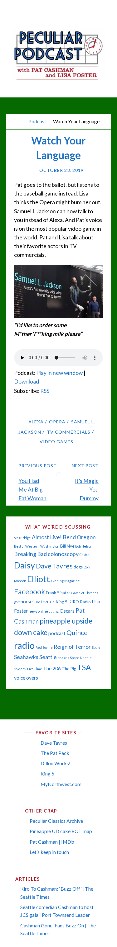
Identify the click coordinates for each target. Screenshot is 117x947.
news (33, 611)
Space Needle (81, 658)
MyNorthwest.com (61, 784)
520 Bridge (22, 538)
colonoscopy (63, 554)
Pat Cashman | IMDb (52, 842)
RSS (44, 391)
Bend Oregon (79, 537)
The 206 (52, 668)
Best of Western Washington (36, 546)
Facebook (29, 591)
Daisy (24, 565)
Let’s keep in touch (49, 852)
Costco (84, 555)
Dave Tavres (54, 566)
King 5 (61, 601)
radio (24, 645)
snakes (63, 658)
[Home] (19, 121)
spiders (20, 669)
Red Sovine (44, 647)
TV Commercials (68, 432)
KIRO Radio (79, 601)
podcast (57, 633)
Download (26, 381)
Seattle (48, 657)
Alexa (36, 421)
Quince (77, 633)
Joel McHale (45, 602)
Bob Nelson (83, 546)
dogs (78, 566)
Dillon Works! (56, 763)
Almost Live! (47, 537)
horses (28, 601)
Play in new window (59, 373)
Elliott (38, 579)
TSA (84, 667)
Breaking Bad (30, 554)
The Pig (69, 668)
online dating (48, 611)
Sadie (96, 647)
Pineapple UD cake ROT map (61, 831)
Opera (57, 421)
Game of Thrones (84, 593)
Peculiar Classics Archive (56, 821)
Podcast (37, 121)
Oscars (67, 611)
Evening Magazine (65, 581)
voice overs (26, 678)
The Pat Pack (55, 753)
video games (56, 441)
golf (17, 602)
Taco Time (34, 669)
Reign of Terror (72, 646)
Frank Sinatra (58, 592)
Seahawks (26, 657)
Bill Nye (67, 546)
